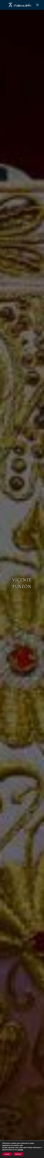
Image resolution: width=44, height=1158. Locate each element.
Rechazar (18, 1154)
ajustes (20, 1150)
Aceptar (7, 1154)
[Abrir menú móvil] (37, 5)
